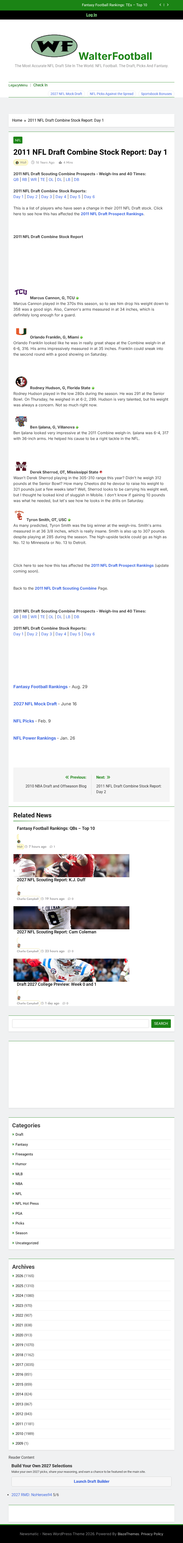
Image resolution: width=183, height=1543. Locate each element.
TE (42, 179)
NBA (19, 1184)
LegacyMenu (18, 85)
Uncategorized (26, 1243)
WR (33, 179)
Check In (40, 85)
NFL (18, 140)
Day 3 (46, 196)
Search (161, 1023)
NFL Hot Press (27, 1203)
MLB (19, 1174)
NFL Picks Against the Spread (111, 94)
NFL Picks (23, 720)
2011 (19, 1424)
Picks (19, 1223)
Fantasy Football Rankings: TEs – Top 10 (114, 5)
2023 (19, 1306)
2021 (19, 1325)
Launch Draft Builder (91, 1481)
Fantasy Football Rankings (40, 686)
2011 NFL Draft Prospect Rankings (112, 213)
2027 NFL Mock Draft (66, 94)
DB (76, 179)
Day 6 (89, 196)
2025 (19, 1286)
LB (68, 179)
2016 (19, 1374)
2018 (19, 1355)
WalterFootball (115, 56)
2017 (19, 1365)
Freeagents (24, 1154)
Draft (19, 1134)
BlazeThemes (128, 1534)
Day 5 (75, 196)
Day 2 (32, 196)
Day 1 (18, 196)
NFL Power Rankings (34, 738)
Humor (20, 1164)
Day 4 (61, 196)
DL (59, 179)
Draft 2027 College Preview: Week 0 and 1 (57, 984)
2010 (19, 1434)
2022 (19, 1315)
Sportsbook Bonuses (156, 94)
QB (16, 179)
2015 (19, 1384)
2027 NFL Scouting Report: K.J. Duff (51, 879)
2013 (19, 1404)
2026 (19, 1276)
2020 (19, 1335)
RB (24, 179)
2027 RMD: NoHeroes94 (32, 1495)
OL (51, 179)
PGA (18, 1213)
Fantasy (21, 1144)
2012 (19, 1414)
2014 (19, 1394)
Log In (91, 15)
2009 (19, 1443)
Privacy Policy (152, 1534)
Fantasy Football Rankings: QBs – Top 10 (56, 828)
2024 (19, 1296)
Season (21, 1233)
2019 (19, 1345)
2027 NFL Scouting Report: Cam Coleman (56, 932)
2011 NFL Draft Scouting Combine (66, 588)
